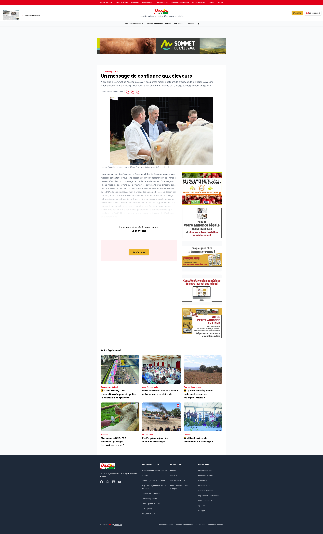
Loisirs (168, 23)
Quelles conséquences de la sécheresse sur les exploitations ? (198, 394)
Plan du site (200, 525)
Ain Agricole (147, 509)
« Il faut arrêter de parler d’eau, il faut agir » (198, 439)
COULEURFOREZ (149, 514)
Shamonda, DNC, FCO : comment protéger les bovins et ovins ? (114, 441)
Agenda (201, 506)
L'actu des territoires (132, 23)
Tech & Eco (177, 23)
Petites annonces (205, 470)
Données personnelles (184, 525)
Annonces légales (205, 475)
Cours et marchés (205, 490)
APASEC (145, 475)
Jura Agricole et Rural (151, 504)
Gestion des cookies (215, 525)
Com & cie (118, 524)
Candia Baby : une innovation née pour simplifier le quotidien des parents (118, 394)
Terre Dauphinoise (149, 498)
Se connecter (138, 230)
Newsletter (202, 480)
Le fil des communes (154, 23)
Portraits (190, 23)
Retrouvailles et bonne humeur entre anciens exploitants (160, 392)
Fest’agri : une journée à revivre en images (155, 439)
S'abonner (297, 13)
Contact (173, 475)
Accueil (173, 470)
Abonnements (204, 485)
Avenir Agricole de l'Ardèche (153, 480)
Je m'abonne (139, 252)
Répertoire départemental (208, 495)
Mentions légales (166, 525)
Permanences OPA (205, 501)
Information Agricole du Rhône (154, 470)
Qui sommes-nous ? (178, 480)
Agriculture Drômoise (150, 493)
